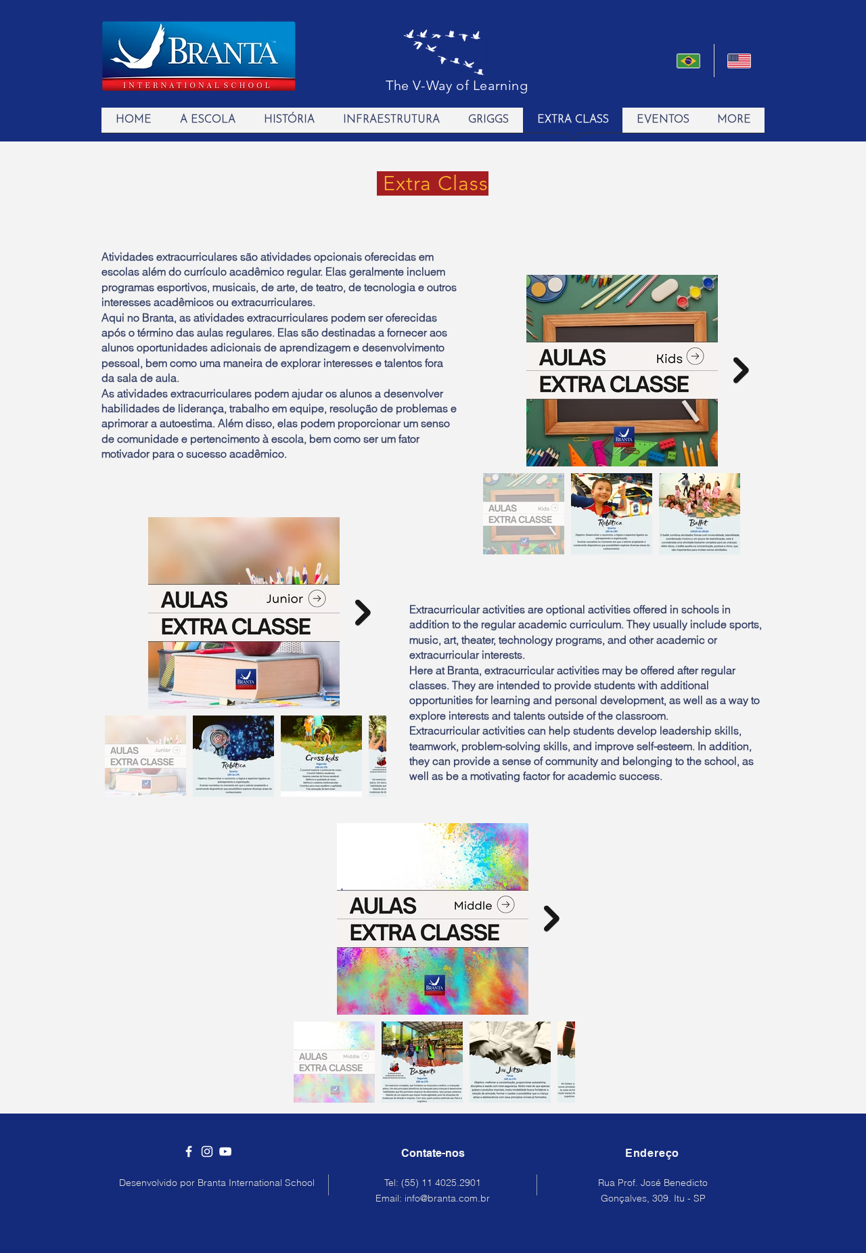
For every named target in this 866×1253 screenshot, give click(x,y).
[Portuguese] (688, 60)
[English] (739, 60)
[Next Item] (741, 370)
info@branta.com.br (447, 1198)
